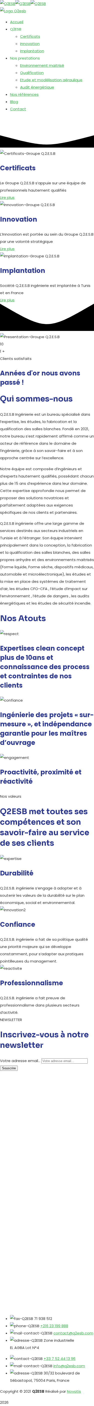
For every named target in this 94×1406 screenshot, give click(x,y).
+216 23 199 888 (54, 1325)
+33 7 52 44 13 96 (59, 1358)
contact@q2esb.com (73, 1333)
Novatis (74, 1391)
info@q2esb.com (69, 1365)
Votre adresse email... (20, 1060)
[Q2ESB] (7, 3)
